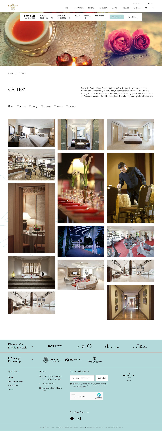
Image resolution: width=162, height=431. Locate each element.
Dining (114, 8)
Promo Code (99, 16)
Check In (43, 16)
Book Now (116, 17)
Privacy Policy (13, 385)
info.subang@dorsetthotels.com (52, 389)
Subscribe (102, 378)
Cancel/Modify (133, 17)
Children (87, 16)
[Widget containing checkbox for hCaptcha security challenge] (86, 396)
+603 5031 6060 (48, 384)
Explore (137, 8)
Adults (77, 16)
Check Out (61, 16)
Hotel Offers (78, 8)
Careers (11, 377)
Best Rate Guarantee (15, 381)
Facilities (125, 8)
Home (65, 8)
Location (103, 8)
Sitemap (11, 389)
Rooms (91, 8)
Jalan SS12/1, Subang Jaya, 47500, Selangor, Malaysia (52, 378)
